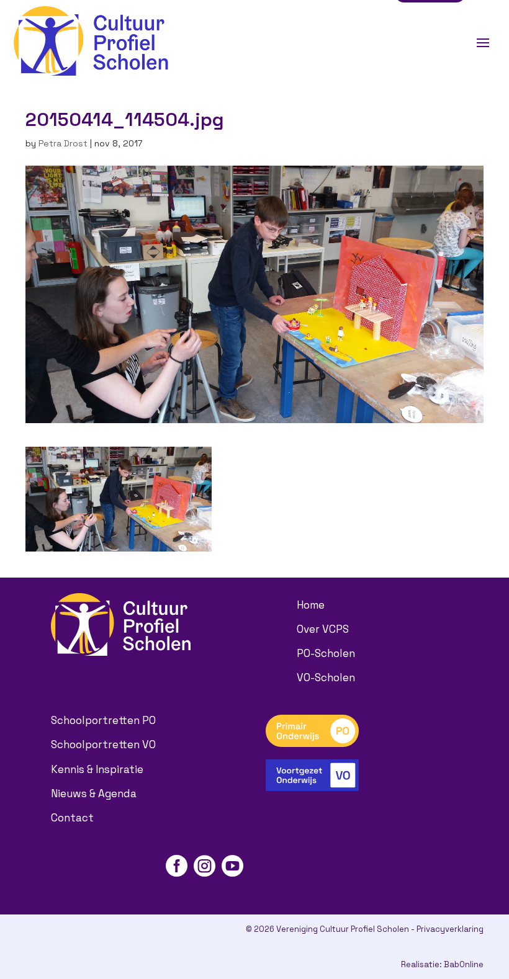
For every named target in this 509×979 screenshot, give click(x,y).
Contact (72, 818)
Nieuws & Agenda (94, 793)
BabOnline (464, 964)
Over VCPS (323, 629)
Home (311, 605)
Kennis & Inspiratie (97, 769)
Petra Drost (63, 143)
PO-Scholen (326, 653)
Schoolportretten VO (103, 744)
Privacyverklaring (450, 929)
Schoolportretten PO (103, 720)
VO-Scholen (326, 677)
